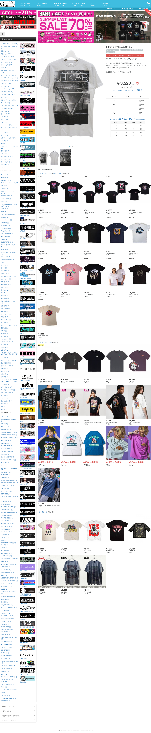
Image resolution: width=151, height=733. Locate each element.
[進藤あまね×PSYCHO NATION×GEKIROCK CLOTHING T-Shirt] (49, 485)
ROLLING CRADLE (25, 413)
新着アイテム (25, 4)
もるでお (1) (4, 398)
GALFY (22, 48)
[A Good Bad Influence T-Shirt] (49, 361)
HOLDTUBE (23, 650)
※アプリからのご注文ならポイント (128, 90)
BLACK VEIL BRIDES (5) (8, 460)
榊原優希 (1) (4, 311)
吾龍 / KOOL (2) (5, 308)
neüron (22, 356)
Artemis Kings (24, 262)
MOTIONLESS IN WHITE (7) (9, 581)
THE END (23, 372)
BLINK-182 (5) (5, 462)
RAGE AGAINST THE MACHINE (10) (7, 630)
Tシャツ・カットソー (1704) (9, 43)
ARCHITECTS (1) (6, 429)
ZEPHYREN (23, 603)
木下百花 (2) (4, 290)
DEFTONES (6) (5, 494)
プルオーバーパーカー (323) (9, 80)
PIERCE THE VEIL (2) (7, 618)
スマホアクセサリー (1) (8, 156)
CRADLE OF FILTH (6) (7, 485)
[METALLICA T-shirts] (49, 572)
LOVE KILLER (24, 586)
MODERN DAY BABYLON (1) (9, 578)
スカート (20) (5, 97)
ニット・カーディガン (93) (9, 75)
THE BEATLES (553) (7, 451)
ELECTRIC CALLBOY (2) (8, 507)
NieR (21, 476)
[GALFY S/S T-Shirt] (49, 443)
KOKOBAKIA (23, 397)
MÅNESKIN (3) (5, 561)
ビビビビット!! (24, 452)
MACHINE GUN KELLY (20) (9, 558)
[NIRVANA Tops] (139, 530)
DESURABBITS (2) (6, 196)
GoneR (22, 421)
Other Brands (24, 642)
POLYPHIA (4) (5, 624)
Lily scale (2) (5, 217)
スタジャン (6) (5, 86)
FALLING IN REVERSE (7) (9, 512)
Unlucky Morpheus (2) (7, 259)
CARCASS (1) (5, 477)
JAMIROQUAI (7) (6, 529)
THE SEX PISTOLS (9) (7, 647)
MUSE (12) (4, 589)
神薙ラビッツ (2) (6, 284)
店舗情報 (104, 4)
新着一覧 (144, 9)
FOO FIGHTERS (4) (7, 518)
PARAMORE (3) (5, 613)
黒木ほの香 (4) (5, 298)
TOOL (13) (4, 687)
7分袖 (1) (3, 68)
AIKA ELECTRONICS (26, 444)
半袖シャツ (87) (5, 51)
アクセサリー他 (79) (7, 159)
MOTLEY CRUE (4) (6, 583)
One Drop (23, 349)
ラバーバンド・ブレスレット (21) (9, 147)
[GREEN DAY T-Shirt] (49, 530)
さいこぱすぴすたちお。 (27, 270)
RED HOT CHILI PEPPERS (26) (9, 638)
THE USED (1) (5, 695)
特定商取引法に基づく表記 (11, 716)
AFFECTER (23, 658)
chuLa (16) (4, 186)
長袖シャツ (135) (6, 54)
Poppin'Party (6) (6, 231)
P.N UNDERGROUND (26, 103)
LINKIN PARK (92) (6, 556)
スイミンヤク (24, 570)
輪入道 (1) (4, 409)
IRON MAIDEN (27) (6, 526)
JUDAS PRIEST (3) (6, 532)
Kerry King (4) (5, 534)
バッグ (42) (4, 116)
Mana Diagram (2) (6, 220)
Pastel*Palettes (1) (6, 228)
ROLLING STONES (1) (7, 644)
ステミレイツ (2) (6, 339)
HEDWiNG (23, 507)
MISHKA (22, 531)
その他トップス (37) (7, 92)
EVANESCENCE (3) (7, 510)
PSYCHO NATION (25, 96)
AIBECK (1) (4, 174)
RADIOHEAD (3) (6, 627)
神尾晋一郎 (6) (5, 282)
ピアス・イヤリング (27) (8, 138)
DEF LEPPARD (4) (6, 491)
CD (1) (3, 167)
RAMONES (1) (5, 634)
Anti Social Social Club (26, 611)
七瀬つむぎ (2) (5, 371)
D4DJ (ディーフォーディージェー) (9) (9, 192)
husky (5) (3, 211)
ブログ (93, 4)
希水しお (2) (4, 287)
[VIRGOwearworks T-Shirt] (117, 402)
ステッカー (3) (5, 164)
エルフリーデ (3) (6, 279)
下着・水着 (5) (5, 151)
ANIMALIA (23, 562)
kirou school (23, 682)
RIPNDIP (22, 151)
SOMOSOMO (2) (6, 249)
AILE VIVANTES (24, 484)
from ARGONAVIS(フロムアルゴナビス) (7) (9, 205)
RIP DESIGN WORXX (26, 666)
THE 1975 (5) (5, 416)
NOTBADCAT (24, 309)
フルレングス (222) (6, 65)
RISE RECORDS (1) (7, 642)
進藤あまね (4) (5, 328)
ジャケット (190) (6, 83)
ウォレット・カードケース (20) (9, 128)
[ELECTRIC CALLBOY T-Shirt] (49, 192)
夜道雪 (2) (4, 406)
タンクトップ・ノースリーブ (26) (9, 47)
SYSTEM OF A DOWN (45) (9, 677)
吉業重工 (22, 231)
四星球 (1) (4, 331)
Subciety (22, 80)
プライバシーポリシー (9, 720)
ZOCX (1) (4, 262)
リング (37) (4, 140)
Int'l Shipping (112, 55)
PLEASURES (24, 674)
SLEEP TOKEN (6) (6, 655)
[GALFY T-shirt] (117, 443)
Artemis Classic (24, 254)
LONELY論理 (24, 515)
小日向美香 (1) (5, 306)
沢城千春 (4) (4, 317)
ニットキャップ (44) (7, 108)
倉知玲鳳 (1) (4, 295)
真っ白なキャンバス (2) (8, 390)
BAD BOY (22, 437)
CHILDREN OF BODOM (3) (9, 480)
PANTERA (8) (5, 610)
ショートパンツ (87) (7, 62)
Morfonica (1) (5, 222)
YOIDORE (23, 135)
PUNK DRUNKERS (25, 127)
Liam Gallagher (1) (6, 553)
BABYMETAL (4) (6, 180)
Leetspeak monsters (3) (8, 214)
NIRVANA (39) (5, 599)
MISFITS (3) (4, 575)
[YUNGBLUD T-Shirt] (71, 530)
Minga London (24, 207)
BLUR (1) (4, 465)
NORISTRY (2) (5, 225)
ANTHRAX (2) (5, 426)
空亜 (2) (3, 293)
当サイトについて (8, 706)
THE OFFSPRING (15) (7, 684)
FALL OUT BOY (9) (6, 515)
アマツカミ (23, 286)
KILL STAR (23, 199)
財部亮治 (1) (4, 347)
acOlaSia (22, 619)
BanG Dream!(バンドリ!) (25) (9, 183)
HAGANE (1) (5, 209)
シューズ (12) (5, 132)
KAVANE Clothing (25, 176)
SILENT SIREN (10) (7, 242)
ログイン (112, 9)
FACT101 (22, 539)
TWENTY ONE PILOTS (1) (9, 690)
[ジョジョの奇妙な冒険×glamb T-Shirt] (71, 402)
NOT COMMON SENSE (27, 627)
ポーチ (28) (4, 119)
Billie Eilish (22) (5, 454)
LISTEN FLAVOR (25, 111)
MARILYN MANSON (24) (8, 564)
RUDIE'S (22, 143)
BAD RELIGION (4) (6, 446)
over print (22, 56)
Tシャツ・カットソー (112, 50)
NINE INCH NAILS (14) (8, 596)
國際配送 (130, 55)
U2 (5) (3, 692)
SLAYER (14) (5, 653)
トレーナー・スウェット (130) (8, 71)
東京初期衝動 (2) (6, 363)
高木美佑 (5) (4, 344)
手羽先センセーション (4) (8, 360)
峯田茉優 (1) (4, 395)
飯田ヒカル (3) (5, 271)
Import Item (23, 635)
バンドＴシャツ (78, 4)
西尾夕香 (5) (4, 374)
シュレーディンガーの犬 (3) (9, 325)
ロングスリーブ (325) (7, 56)
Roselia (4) (4, 239)
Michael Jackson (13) (7, 572)
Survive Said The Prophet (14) (8, 253)
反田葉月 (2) (4, 350)
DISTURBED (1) (6, 501)
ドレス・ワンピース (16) (8, 100)
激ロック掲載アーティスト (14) (9, 302)
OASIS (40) (4, 602)
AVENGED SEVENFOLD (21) (9, 437)
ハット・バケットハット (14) (9, 105)
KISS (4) (3, 540)
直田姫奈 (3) (4, 336)
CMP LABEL (23, 301)
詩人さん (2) (4, 322)
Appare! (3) (4, 177)
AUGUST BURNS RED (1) (9, 435)
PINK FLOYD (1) (6, 621)
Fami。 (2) (4, 201)
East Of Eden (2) (6, 198)
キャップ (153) (5, 103)
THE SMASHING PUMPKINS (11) (9, 662)
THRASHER (23, 405)
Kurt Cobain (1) (5, 550)
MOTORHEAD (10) (6, 586)
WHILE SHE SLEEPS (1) (8, 698)
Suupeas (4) (4, 333)
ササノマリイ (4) (6, 314)
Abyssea (22, 246)
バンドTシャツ (110, 52)
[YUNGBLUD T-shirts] (71, 572)
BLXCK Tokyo (24, 492)
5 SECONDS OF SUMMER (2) (9, 420)
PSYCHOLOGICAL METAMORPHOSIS (25, 594)
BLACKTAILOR (24, 215)
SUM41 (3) (4, 674)
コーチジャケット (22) (7, 89)
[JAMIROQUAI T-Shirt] (49, 233)
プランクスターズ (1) (7, 387)
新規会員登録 (128, 9)
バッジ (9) (4, 153)
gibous (22, 184)
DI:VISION (23, 499)
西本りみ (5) (4, 377)
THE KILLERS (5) (6, 537)
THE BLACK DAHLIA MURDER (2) (7, 680)
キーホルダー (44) (6, 162)
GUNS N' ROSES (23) (7, 523)
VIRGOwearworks (25, 88)
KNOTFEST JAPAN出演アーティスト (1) (9, 544)
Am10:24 (22, 333)
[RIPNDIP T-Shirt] (94, 361)
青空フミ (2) (4, 265)
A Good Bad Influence (26, 191)
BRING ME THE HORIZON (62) (9, 469)
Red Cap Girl (24, 119)
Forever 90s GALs (25, 460)
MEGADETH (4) (5, 567)
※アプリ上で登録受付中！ (127, 119)
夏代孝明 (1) (4, 368)
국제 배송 (139, 55)
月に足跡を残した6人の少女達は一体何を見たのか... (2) (9, 354)
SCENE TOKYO (24, 64)
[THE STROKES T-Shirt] (139, 233)
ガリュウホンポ (24, 554)
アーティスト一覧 (59, 4)
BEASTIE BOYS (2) (6, 449)
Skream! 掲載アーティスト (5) (9, 246)
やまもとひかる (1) (6, 401)
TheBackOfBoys (24, 523)
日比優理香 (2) (5, 384)
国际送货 (121, 55)
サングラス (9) (5, 111)
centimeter (23, 223)
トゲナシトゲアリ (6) (7, 366)
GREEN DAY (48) (6, 521)
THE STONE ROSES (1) (8, 666)
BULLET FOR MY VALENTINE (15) (6, 473)
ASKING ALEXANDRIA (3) (9, 432)
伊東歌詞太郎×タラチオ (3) (9, 276)
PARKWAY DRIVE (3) (7, 616)
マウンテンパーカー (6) (8, 94)
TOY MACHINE (24, 168)
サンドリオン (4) (6, 319)
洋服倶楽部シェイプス (26, 429)
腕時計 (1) (4, 143)
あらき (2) (4, 268)
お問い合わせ (6, 711)
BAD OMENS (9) (6, 443)
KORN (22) (4, 547)
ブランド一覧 (41, 4)
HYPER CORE (24, 547)
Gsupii (22, 364)
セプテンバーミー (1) (7, 342)
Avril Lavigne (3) (6, 440)
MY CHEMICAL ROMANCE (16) (9, 593)
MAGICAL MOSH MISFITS (25, 159)
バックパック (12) (6, 125)
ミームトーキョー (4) (7, 392)
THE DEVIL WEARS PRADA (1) (9, 497)
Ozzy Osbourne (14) (7, 605)
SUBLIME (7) (5, 671)
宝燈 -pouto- (23, 294)
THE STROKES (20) (7, 668)
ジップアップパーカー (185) (9, 78)
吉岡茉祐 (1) (4, 403)
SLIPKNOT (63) (5, 658)
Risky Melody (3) (6, 236)
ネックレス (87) (5, 114)
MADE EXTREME (25, 380)
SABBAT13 (23, 325)
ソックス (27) (5, 135)
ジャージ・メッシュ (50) (8, 59)
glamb (21, 72)
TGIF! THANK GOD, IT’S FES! (27, 388)
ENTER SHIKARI (137, 50)
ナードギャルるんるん (26, 468)
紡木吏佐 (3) (4, 357)
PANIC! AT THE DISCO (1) (9, 607)
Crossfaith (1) (5, 188)
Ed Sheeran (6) (5, 504)
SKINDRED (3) (5, 650)
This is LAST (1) (5, 257)
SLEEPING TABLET (26, 278)
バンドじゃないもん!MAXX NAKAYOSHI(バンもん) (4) (9, 380)
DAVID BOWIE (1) (6, 488)
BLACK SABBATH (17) (7, 457)
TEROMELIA (23, 578)
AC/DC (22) (4, 424)
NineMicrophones (25, 317)
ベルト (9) (4, 122)
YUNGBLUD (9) (5, 701)
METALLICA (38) (6, 570)
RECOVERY (23, 239)
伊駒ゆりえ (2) (5, 273)
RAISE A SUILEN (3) (7, 234)
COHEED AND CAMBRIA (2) (9, 483)
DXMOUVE (23, 341)
